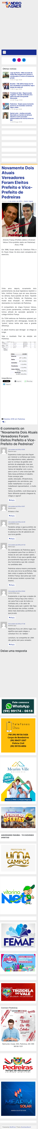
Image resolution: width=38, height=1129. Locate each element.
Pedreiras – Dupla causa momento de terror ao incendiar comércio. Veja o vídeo (22, 105)
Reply (12, 500)
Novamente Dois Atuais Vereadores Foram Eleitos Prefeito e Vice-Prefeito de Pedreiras (18, 182)
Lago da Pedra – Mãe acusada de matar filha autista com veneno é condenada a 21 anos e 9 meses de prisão (22, 75)
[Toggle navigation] (4, 52)
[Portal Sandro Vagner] (12, 4)
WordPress (13, 1127)
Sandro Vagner (28, 201)
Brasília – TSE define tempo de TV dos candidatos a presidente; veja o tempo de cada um (22, 85)
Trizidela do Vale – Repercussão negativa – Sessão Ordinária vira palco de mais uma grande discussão (21, 95)
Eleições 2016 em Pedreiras (14, 419)
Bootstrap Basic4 (26, 1127)
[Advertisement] (19, 30)
